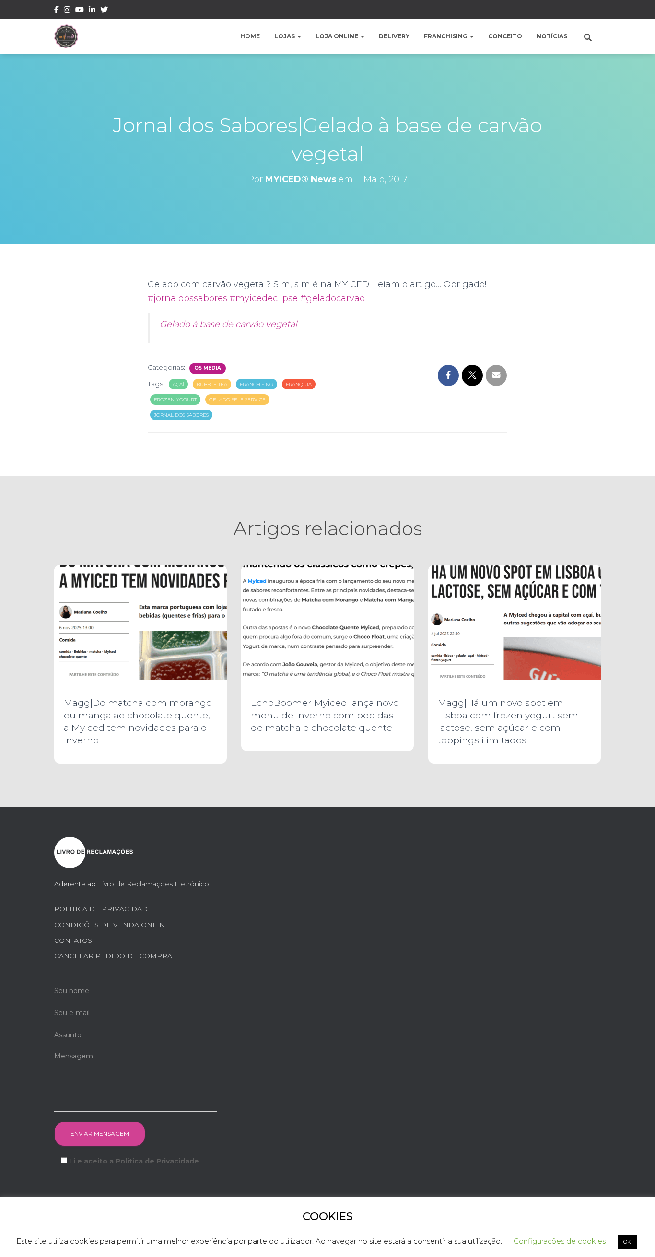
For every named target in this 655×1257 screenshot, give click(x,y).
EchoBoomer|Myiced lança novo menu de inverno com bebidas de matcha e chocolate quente (325, 715)
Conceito (505, 36)
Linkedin (92, 11)
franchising (256, 384)
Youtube (79, 11)
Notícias (552, 36)
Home (250, 36)
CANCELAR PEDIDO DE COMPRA (113, 956)
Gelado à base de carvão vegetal (228, 324)
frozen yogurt (175, 400)
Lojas (285, 36)
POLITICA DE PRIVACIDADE (103, 909)
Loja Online (338, 36)
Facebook (56, 11)
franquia (299, 384)
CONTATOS (73, 940)
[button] (298, 36)
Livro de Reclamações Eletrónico (153, 884)
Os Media (207, 368)
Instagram (67, 11)
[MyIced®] (66, 36)
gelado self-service (237, 400)
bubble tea (212, 384)
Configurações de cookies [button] (560, 1240)
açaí (178, 384)
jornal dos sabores (181, 415)
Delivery (394, 36)
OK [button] (627, 1241)
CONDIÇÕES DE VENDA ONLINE (112, 924)
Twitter (104, 11)
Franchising (446, 36)
